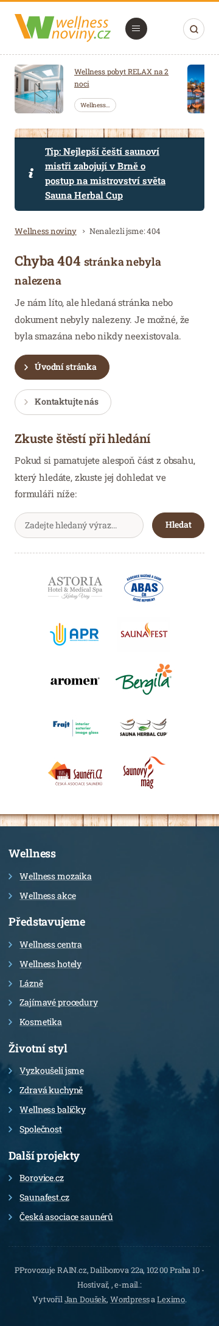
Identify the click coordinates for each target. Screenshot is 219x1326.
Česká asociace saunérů (66, 1216)
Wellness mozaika (55, 876)
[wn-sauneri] (75, 773)
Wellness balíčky (52, 1109)
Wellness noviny (46, 230)
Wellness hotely (50, 964)
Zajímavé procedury (58, 1002)
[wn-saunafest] (144, 634)
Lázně (31, 983)
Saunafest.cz (44, 1197)
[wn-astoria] (75, 588)
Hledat (193, 29)
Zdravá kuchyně (51, 1090)
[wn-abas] (144, 588)
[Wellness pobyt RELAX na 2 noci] (39, 89)
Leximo (171, 1299)
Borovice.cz (41, 1177)
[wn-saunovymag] (144, 773)
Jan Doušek (85, 1299)
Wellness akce (47, 895)
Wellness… (95, 105)
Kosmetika (40, 1021)
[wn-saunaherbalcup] (144, 727)
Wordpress (130, 1299)
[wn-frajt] (75, 727)
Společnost (40, 1129)
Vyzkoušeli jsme (51, 1070)
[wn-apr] (75, 634)
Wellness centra (50, 944)
